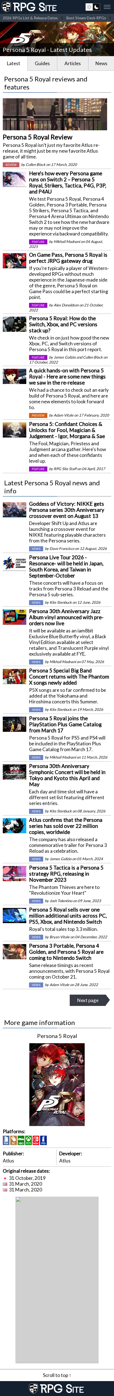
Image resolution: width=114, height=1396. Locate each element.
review (11, 164)
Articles (72, 63)
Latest (13, 63)
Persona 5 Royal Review (37, 137)
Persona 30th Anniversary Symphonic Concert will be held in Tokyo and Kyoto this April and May (67, 775)
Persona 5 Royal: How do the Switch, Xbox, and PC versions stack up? (63, 324)
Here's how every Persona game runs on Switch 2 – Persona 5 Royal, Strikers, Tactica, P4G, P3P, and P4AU (67, 182)
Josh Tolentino (61, 901)
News (101, 63)
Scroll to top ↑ (57, 1375)
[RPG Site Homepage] (29, 6)
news (36, 548)
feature (38, 241)
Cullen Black (35, 164)
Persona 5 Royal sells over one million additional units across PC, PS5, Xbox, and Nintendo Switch (68, 916)
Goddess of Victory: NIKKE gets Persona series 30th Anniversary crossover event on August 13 (66, 510)
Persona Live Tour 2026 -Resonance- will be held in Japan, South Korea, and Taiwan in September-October (66, 566)
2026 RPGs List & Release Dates (30, 17)
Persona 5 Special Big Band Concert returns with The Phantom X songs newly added (69, 676)
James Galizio (65, 357)
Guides (42, 63)
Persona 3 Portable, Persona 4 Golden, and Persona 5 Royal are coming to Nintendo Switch (66, 952)
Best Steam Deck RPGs (86, 17)
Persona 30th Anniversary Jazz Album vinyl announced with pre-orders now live (66, 617)
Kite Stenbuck (61, 602)
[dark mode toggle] (93, 7)
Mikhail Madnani (67, 241)
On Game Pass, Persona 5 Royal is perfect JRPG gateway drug (68, 258)
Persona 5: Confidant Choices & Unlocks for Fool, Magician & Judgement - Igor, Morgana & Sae (67, 430)
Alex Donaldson (66, 305)
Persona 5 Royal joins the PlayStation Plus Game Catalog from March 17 (65, 724)
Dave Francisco (62, 548)
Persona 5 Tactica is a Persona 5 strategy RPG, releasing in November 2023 (66, 874)
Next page (88, 1000)
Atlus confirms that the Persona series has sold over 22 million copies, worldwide (65, 826)
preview (38, 415)
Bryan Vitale (59, 937)
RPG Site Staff (65, 469)
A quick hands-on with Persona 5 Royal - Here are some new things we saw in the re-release (67, 376)
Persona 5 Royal (57, 1035)
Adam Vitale (63, 415)
